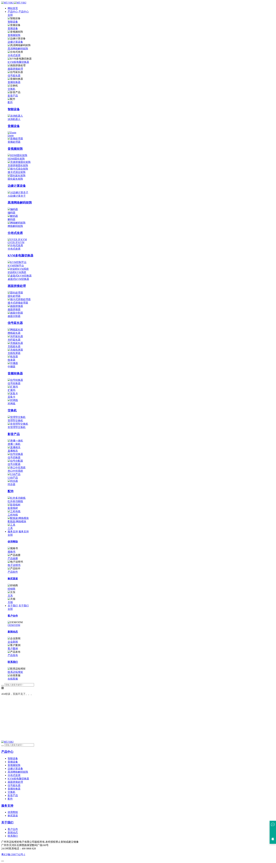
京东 (10, 595)
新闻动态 (13, 832)
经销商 (11, 588)
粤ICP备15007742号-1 (13, 854)
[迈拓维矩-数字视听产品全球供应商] (13, 2)
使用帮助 (13, 812)
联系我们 (13, 836)
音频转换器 (14, 82)
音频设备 (13, 28)
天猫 (10, 602)
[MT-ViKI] (7, 741)
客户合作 (13, 829)
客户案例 (13, 648)
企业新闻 (13, 641)
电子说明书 (14, 565)
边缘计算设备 (15, 41)
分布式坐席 (14, 55)
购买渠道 (13, 815)
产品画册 (13, 558)
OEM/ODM (14, 625)
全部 (10, 15)
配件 (10, 102)
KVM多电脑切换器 (18, 62)
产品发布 (13, 655)
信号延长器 (14, 75)
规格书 (11, 551)
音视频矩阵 (14, 35)
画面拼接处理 (15, 68)
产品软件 (13, 571)
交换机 (11, 89)
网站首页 (13, 8)
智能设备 (13, 21)
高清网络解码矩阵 (18, 48)
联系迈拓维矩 (15, 672)
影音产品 (13, 95)
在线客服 (13, 678)
